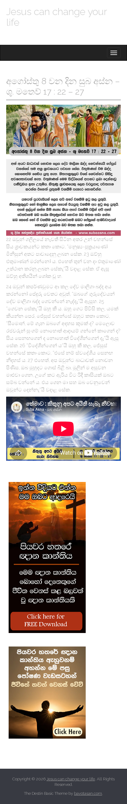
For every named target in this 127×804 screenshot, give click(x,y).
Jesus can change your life (56, 17)
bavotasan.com (88, 793)
